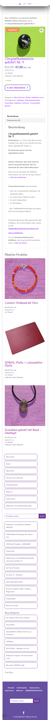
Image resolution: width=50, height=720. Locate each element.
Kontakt (11, 688)
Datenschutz (10, 499)
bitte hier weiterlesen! (18, 177)
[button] (41, 30)
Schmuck (25, 103)
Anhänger (20, 100)
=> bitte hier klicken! (20, 243)
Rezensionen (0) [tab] (13, 120)
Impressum (9, 690)
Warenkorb (10, 471)
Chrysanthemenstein (32, 100)
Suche (42, 516)
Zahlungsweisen (12, 485)
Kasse (8, 464)
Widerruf (9, 492)
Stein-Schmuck (19, 97)
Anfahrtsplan (22, 688)
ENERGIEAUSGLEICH (34, 690)
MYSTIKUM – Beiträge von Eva (17, 648)
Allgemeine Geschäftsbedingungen (19, 506)
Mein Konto (10, 457)
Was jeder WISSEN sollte (15, 665)
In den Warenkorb (16, 87)
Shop (30, 4)
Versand (10, 73)
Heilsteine (17, 103)
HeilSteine (9, 641)
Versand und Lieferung (14, 478)
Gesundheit (9, 103)
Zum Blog (9, 672)
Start (6, 18)
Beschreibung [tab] (12, 116)
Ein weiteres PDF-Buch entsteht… (18, 618)
